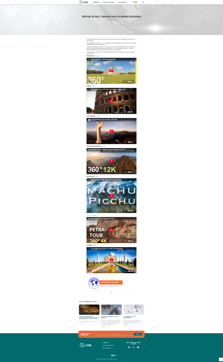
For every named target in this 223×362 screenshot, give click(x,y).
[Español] (136, 2)
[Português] (135, 2)
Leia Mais (81, 323)
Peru (97, 176)
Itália (93, 86)
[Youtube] (138, 347)
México (97, 56)
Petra (88, 215)
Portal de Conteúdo (108, 2)
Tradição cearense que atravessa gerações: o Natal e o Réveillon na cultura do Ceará (89, 317)
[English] (133, 2)
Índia (94, 245)
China (103, 146)
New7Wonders (102, 43)
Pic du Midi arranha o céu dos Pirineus (110, 317)
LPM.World (96, 2)
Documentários (122, 2)
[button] (143, 2)
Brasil (99, 116)
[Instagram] (133, 347)
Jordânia (94, 215)
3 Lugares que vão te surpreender (130, 317)
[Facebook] (129, 347)
